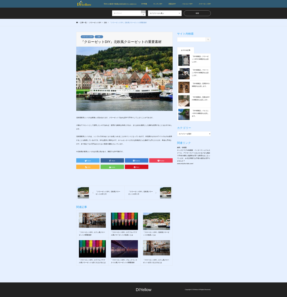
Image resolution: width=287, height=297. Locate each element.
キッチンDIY (157, 4)
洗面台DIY (172, 4)
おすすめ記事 (185, 50)
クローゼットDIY (205, 4)
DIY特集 (144, 4)
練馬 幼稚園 (182, 147)
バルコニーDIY (187, 4)
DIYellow (143, 289)
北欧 (99, 37)
